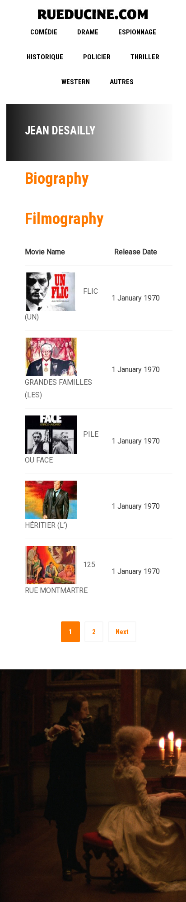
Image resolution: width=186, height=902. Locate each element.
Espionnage (137, 32)
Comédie (43, 32)
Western (75, 82)
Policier (97, 57)
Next (122, 632)
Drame (87, 32)
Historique (45, 57)
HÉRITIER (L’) (46, 525)
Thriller (144, 57)
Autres (122, 82)
